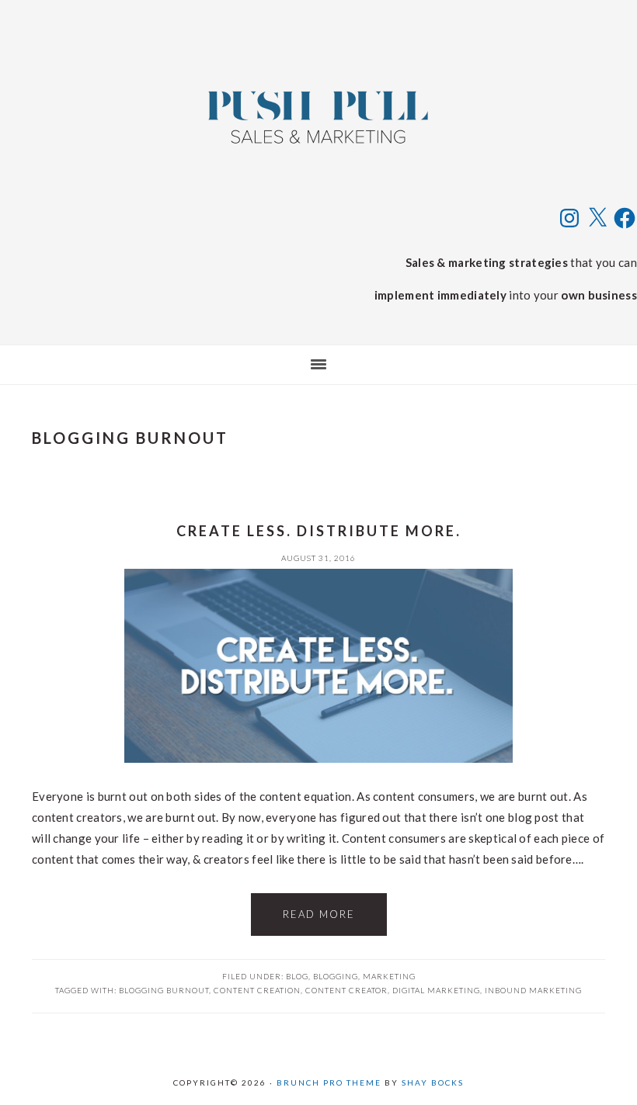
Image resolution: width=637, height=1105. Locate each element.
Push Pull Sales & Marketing (318, 116)
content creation (257, 990)
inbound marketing (533, 990)
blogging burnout (164, 990)
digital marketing (436, 990)
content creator (346, 990)
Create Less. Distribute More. (318, 530)
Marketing (389, 976)
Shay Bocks (433, 1082)
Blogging (335, 976)
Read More (319, 914)
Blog (297, 976)
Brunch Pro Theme (329, 1082)
